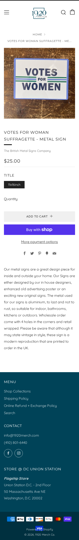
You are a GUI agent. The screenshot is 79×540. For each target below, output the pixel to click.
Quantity (11, 199)
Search (9, 413)
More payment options (39, 242)
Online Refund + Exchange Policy (30, 405)
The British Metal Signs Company (27, 151)
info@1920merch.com (21, 435)
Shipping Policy (16, 398)
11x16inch (14, 185)
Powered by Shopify (39, 529)
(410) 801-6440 (15, 442)
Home (37, 34)
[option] (39, 83)
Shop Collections (17, 391)
